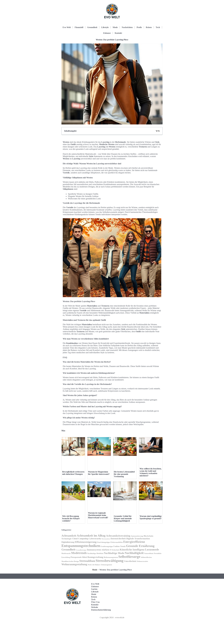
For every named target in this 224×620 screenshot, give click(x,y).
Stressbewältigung (109, 561)
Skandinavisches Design (70, 561)
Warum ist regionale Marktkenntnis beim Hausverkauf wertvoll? (98, 515)
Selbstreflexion (146, 557)
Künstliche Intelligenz (132, 549)
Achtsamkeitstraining (118, 535)
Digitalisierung (67, 542)
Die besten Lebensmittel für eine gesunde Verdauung (124, 474)
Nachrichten (127, 27)
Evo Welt (67, 27)
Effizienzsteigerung (85, 541)
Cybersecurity (95, 538)
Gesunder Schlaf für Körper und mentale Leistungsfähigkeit (123, 518)
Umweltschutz (130, 561)
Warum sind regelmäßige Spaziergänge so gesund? (151, 517)
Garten (94, 589)
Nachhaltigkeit (134, 553)
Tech (158, 27)
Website (94, 607)
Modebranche (66, 553)
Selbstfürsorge (129, 557)
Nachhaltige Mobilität (95, 553)
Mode (115, 27)
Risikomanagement (111, 557)
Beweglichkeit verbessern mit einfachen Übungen (73, 473)
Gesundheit (92, 27)
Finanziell (79, 27)
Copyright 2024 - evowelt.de (112, 617)
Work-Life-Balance (94, 565)
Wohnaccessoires (142, 561)
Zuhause (107, 33)
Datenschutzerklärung (101, 610)
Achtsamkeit (68, 535)
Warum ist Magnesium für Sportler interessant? (99, 473)
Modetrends (79, 553)
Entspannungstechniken (80, 546)
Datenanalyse (106, 539)
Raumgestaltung (95, 557)
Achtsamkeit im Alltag (91, 535)
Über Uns (95, 602)
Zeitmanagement (106, 565)
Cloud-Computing (80, 538)
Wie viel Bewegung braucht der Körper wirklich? (71, 518)
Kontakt (118, 33)
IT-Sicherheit (114, 550)
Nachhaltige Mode (114, 553)
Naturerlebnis (148, 553)
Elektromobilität (116, 542)
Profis (139, 27)
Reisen (149, 27)
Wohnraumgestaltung (74, 564)
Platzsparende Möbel (79, 557)
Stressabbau (87, 561)
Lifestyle (105, 27)
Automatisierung (137, 536)
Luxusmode (152, 549)
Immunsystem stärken (98, 549)
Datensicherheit (118, 538)
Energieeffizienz (134, 541)
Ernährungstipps (107, 546)
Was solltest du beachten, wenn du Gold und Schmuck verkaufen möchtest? (151, 472)
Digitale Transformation (138, 538)
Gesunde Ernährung (140, 546)
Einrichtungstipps (103, 542)
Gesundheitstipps (81, 550)
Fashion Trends (119, 546)
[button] (157, 131)
